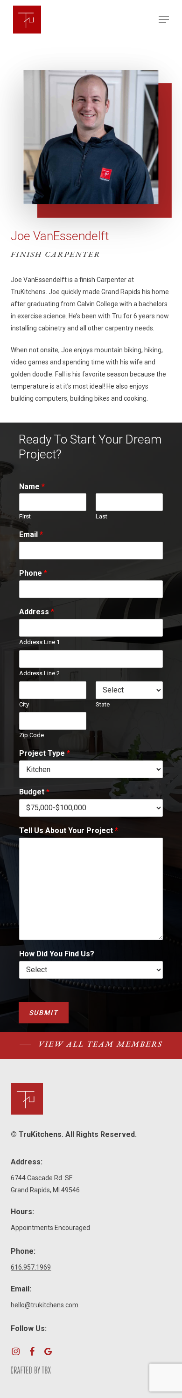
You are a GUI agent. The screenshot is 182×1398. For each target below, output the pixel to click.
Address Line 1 (39, 642)
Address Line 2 (39, 673)
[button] (164, 19)
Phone (33, 573)
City (24, 704)
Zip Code (31, 735)
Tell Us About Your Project (68, 830)
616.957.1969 (31, 1267)
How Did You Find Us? (56, 953)
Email (31, 534)
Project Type (44, 753)
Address (36, 611)
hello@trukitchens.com (44, 1305)
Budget (34, 791)
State (103, 704)
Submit (43, 1012)
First (25, 516)
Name (32, 486)
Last (101, 516)
